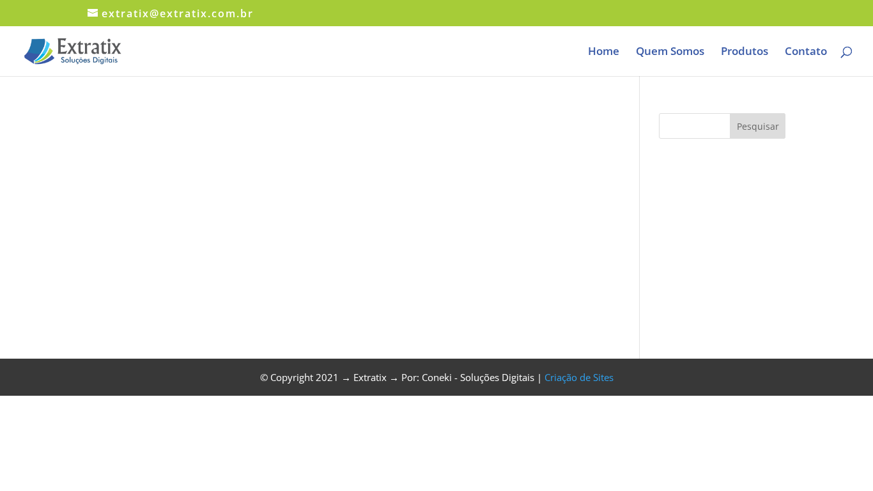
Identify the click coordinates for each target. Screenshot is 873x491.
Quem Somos (670, 52)
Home (603, 52)
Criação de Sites (579, 377)
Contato (806, 52)
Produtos (744, 52)
